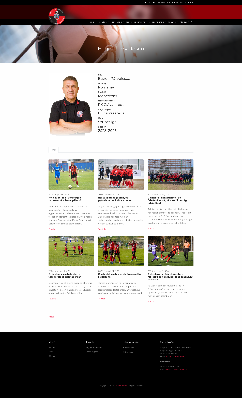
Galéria (103, 22)
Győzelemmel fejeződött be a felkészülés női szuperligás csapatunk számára (170, 277)
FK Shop (52, 347)
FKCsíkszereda (121, 386)
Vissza (51, 317)
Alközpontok (156, 22)
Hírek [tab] (53, 150)
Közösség (163, 3)
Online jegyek (92, 352)
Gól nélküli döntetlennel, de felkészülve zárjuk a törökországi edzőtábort (168, 200)
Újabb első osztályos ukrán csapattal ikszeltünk (119, 275)
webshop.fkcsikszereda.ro (176, 369)
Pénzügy (184, 22)
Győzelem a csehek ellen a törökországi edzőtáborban (65, 275)
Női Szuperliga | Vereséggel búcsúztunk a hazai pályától (65, 199)
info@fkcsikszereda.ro (175, 356)
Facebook (129, 348)
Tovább (52, 229)
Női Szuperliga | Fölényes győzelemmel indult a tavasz (115, 199)
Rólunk (172, 22)
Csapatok (117, 22)
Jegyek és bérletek (136, 22)
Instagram (129, 352)
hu (190, 3)
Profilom (179, 3)
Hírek (92, 22)
